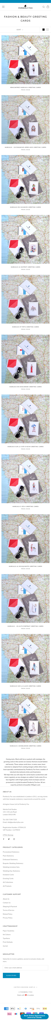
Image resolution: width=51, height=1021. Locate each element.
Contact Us (6, 903)
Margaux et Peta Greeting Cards (25, 327)
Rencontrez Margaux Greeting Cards (25, 87)
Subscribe (11, 975)
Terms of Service (8, 910)
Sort (19, 30)
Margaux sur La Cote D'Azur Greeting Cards (26, 446)
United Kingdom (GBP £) (24, 987)
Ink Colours (7, 934)
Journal (5, 946)
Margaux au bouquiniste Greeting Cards (25, 566)
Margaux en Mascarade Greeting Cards (25, 387)
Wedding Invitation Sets (11, 867)
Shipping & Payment (10, 906)
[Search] (44, 7)
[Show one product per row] (43, 29)
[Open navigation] (3, 7)
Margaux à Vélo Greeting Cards (26, 506)
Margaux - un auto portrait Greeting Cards (25, 626)
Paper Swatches (8, 931)
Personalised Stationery (11, 852)
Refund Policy (7, 914)
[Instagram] (14, 839)
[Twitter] (9, 839)
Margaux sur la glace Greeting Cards (25, 686)
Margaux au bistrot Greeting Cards (25, 267)
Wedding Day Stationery (11, 871)
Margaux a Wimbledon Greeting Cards (25, 746)
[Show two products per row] (47, 29)
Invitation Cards (8, 875)
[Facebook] (3, 839)
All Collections (8, 882)
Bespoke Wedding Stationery (13, 863)
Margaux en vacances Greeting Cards (25, 207)
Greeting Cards (8, 878)
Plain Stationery (8, 856)
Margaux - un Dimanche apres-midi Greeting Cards (25, 147)
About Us (6, 899)
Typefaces (6, 938)
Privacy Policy (7, 918)
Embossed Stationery (10, 859)
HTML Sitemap (8, 835)
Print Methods (8, 942)
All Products (7, 886)
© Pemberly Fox (25, 992)
